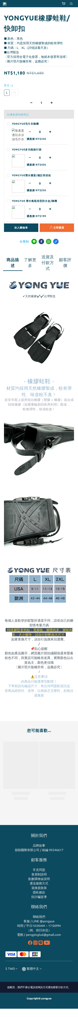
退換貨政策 (39, 887)
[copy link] (56, 241)
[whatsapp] (48, 241)
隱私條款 (39, 892)
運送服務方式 (39, 883)
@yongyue (47, 921)
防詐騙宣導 (39, 897)
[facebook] (41, 241)
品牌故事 (39, 845)
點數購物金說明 (39, 878)
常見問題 (39, 869)
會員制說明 (39, 874)
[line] (34, 241)
